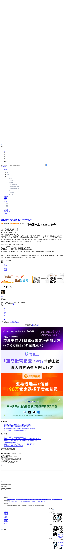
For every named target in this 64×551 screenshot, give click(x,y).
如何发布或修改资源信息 (36, 501)
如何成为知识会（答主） (36, 499)
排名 (7, 172)
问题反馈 (60, 537)
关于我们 (6, 516)
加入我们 (6, 523)
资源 (5, 201)
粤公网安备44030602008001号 (12, 529)
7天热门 (11, 192)
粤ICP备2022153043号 (25, 529)
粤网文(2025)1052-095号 (35, 529)
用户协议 (6, 512)
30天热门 (11, 194)
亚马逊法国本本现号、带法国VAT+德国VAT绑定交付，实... (21, 428)
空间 (5, 270)
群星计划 (6, 519)
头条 (5, 199)
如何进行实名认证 (27, 499)
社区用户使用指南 (11, 499)
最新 (10, 178)
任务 (7, 206)
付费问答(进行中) (14, 186)
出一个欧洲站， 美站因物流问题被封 (15, 430)
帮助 (5, 213)
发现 (5, 170)
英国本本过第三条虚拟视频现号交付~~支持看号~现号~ (20, 444)
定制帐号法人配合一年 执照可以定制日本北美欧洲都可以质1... (22, 439)
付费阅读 (11, 182)
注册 (4, 166)
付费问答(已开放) (14, 188)
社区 (3, 220)
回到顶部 (60, 545)
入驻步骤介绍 (21, 501)
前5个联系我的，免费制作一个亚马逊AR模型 (17, 425)
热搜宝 (6, 210)
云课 (5, 198)
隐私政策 (6, 513)
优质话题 (11, 180)
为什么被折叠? (5, 322)
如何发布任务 (45, 501)
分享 (2, 305)
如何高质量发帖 (19, 499)
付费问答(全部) (13, 184)
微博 (5, 268)
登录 (2, 166)
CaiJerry (3, 296)
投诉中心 (6, 520)
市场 (5, 208)
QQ (5, 266)
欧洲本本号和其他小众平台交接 (13, 446)
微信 (5, 265)
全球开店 (60, 534)
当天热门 (11, 190)
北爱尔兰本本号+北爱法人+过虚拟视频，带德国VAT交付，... (22, 440)
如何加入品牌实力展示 (12, 501)
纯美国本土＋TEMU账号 (21, 220)
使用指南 (6, 514)
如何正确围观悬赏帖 (46, 499)
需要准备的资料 (27, 501)
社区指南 (60, 542)
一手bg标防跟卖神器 (10, 442)
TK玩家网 (7, 211)
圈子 (7, 174)
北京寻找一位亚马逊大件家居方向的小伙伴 (16, 426)
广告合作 (6, 521)
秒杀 (7, 204)
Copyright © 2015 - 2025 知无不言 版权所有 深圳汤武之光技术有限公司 (16, 525)
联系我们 (6, 517)
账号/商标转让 (14, 223)
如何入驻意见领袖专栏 (57, 499)
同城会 (6, 196)
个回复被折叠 (14, 322)
